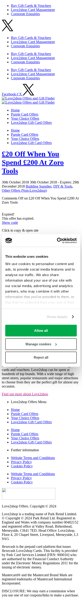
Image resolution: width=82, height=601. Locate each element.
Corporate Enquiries (25, 62)
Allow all (41, 330)
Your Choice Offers (25, 118)
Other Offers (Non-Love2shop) (24, 190)
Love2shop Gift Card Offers (31, 123)
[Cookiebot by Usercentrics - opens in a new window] (58, 241)
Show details (57, 317)
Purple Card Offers (24, 114)
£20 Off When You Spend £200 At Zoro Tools (33, 162)
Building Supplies (38, 186)
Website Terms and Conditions (33, 458)
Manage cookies (38, 344)
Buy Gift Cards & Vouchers (31, 54)
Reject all (41, 357)
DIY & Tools (62, 186)
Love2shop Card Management (33, 58)
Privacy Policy (21, 462)
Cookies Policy (22, 466)
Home (15, 110)
